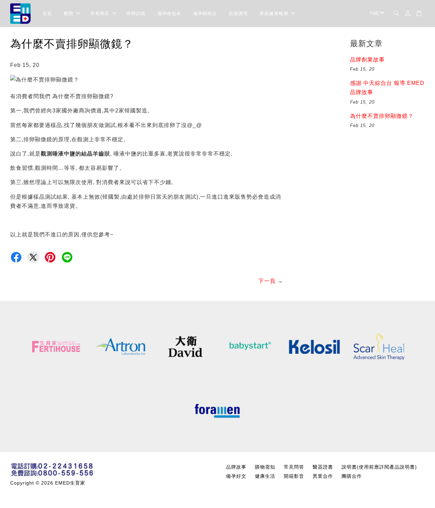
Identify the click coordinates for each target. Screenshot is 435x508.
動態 (68, 13)
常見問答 (294, 467)
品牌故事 (236, 467)
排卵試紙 (135, 13)
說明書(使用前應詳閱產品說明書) (379, 467)
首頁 (47, 13)
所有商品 (99, 13)
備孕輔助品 (205, 13)
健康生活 (265, 476)
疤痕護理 (238, 13)
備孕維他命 (169, 13)
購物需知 (265, 467)
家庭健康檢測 (274, 13)
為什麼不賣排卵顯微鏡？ (382, 116)
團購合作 (352, 476)
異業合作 (323, 476)
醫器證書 (323, 467)
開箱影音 (294, 476)
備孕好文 (236, 476)
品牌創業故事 (367, 59)
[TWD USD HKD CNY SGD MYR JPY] (375, 13)
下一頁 (267, 281)
